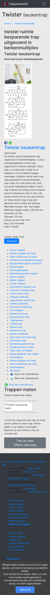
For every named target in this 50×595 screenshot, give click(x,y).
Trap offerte (29, 488)
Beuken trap (16, 327)
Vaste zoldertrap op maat (23, 256)
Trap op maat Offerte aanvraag (25, 443)
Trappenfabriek (16, 546)
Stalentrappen (17, 367)
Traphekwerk (16, 320)
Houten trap (29, 471)
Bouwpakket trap (38, 491)
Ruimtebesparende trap (22, 343)
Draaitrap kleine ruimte (22, 347)
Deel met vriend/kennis (20, 384)
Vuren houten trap (19, 293)
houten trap (15, 539)
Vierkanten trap (18, 340)
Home (7, 23)
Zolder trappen (17, 283)
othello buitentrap (19, 303)
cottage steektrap (19, 296)
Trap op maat (34, 468)
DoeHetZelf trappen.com (23, 286)
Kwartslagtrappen (19, 270)
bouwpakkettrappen (19, 543)
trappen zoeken (17, 536)
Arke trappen (16, 310)
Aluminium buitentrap (21, 307)
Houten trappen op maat (23, 253)
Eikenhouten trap (19, 313)
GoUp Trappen (17, 250)
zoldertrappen (16, 510)
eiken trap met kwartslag (23, 337)
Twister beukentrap (24, 23)
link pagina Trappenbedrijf (16, 461)
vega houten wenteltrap (22, 300)
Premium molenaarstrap (22, 290)
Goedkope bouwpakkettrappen (26, 260)
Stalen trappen (17, 276)
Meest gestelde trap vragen (24, 353)
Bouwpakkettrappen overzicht (26, 263)
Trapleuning (16, 323)
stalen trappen (16, 507)
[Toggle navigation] (44, 4)
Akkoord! (25, 589)
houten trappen (17, 504)
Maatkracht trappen (19, 524)
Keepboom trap (18, 330)
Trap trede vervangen (21, 350)
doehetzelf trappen (19, 514)
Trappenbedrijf (18, 4)
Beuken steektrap (19, 333)
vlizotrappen (16, 357)
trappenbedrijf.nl (17, 520)
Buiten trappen (17, 280)
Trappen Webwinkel (18, 517)
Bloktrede (15, 370)
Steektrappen (17, 266)
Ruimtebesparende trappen (24, 273)
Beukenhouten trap (20, 317)
